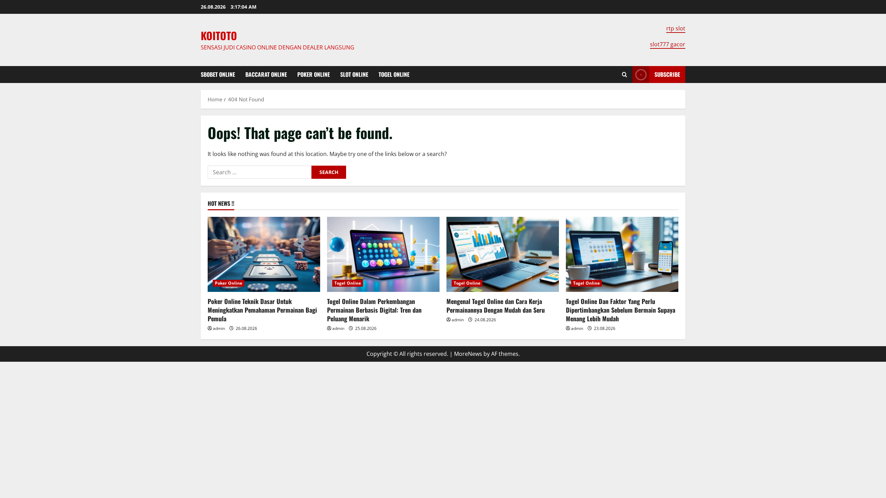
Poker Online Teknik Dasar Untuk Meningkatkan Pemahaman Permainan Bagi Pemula (262, 310)
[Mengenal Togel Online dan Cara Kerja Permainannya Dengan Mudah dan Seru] (502, 254)
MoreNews (468, 354)
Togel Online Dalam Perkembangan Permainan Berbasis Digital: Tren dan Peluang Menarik (374, 310)
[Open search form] (624, 74)
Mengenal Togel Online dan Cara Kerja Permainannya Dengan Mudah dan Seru (495, 305)
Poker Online (313, 74)
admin (219, 328)
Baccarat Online (266, 74)
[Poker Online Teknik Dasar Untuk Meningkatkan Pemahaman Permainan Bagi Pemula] (264, 254)
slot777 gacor (667, 44)
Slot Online (354, 74)
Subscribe (667, 74)
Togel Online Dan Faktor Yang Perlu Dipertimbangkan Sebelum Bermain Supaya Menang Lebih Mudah (620, 310)
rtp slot (675, 28)
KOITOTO (219, 35)
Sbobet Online (218, 74)
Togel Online (394, 74)
